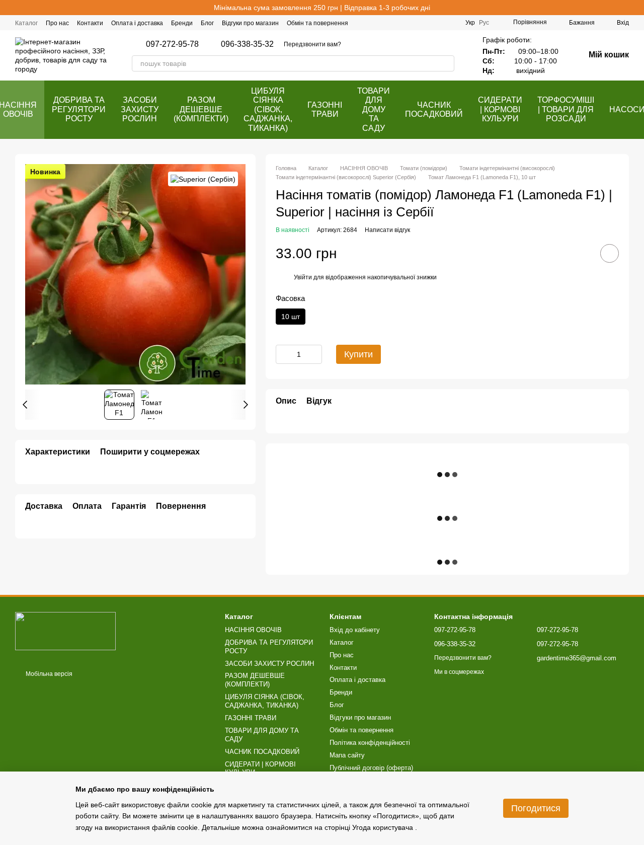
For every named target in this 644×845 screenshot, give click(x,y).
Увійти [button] (303, 277)
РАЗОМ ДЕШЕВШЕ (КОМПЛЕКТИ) (201, 109)
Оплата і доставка (137, 23)
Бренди (182, 23)
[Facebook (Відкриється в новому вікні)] (415, 23)
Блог (207, 23)
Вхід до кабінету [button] (355, 630)
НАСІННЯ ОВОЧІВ (253, 630)
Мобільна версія (48, 673)
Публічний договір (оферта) (371, 768)
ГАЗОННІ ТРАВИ (324, 109)
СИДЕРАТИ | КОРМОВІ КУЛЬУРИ (500, 109)
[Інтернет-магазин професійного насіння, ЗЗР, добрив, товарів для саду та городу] (65, 630)
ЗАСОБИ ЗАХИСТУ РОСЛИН (139, 109)
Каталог (26, 23)
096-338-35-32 (247, 44)
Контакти (90, 23)
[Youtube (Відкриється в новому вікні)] (451, 23)
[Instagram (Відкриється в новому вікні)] (427, 23)
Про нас (57, 23)
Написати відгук (387, 230)
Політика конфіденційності (370, 742)
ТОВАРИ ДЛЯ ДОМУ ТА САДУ (373, 109)
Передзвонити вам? (312, 44)
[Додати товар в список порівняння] (581, 253)
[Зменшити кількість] (283, 354)
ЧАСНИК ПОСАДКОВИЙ (434, 109)
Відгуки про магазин (250, 23)
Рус (484, 23)
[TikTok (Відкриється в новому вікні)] (439, 23)
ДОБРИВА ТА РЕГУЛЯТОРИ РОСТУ (79, 109)
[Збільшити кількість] (314, 354)
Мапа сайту (347, 755)
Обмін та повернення (317, 23)
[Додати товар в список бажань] (609, 253)
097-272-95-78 (172, 44)
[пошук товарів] (446, 63)
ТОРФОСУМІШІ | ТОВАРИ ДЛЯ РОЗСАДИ (565, 109)
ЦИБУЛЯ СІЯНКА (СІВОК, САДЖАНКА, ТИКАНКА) (268, 109)
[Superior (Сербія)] (203, 179)
